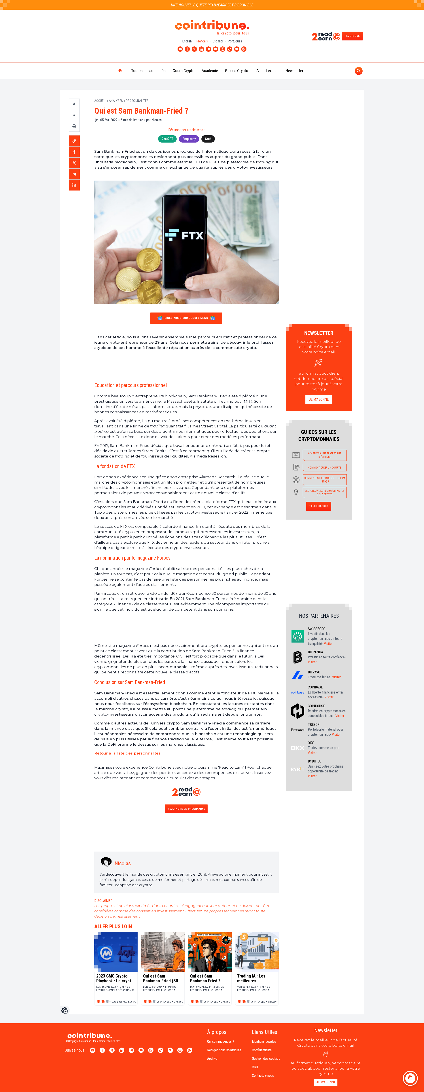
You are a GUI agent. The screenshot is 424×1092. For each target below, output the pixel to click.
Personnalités (137, 101)
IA (257, 70)
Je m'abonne (319, 399)
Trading (273, 1001)
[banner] (186, 366)
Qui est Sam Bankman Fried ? (205, 978)
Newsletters (295, 70)
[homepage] (110, 71)
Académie (210, 70)
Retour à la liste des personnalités (127, 753)
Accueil (100, 101)
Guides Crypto (236, 70)
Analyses (116, 101)
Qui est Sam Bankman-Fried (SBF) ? (162, 978)
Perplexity (189, 139)
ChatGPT (167, 139)
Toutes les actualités (148, 70)
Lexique (272, 70)
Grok (208, 139)
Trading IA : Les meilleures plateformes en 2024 (256, 978)
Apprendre (164, 1001)
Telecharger (319, 506)
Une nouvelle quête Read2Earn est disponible (212, 5)
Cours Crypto (184, 70)
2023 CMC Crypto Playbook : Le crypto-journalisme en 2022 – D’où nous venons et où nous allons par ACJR (115, 978)
